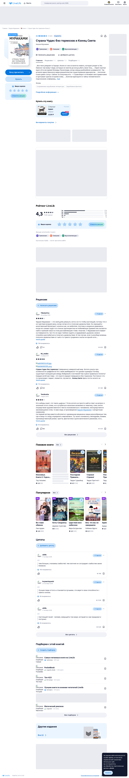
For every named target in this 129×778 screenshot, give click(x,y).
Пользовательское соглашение (90, 775)
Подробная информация (46, 92)
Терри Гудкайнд (76, 480)
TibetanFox (45, 313)
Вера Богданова (75, 528)
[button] (18, 50)
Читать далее (40, 339)
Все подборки (70, 715)
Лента (28, 3)
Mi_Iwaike (44, 354)
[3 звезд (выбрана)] (43, 36)
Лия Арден (40, 528)
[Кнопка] (102, 444)
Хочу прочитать (16, 72)
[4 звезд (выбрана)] (45, 36)
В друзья (100, 314)
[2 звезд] (14, 90)
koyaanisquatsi (48, 581)
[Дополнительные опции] (29, 72)
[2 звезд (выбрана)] (41, 36)
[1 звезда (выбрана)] (39, 36)
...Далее (111, 768)
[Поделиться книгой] (105, 36)
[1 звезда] (10, 90)
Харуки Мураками (42, 44)
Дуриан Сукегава (59, 526)
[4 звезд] (22, 90)
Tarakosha (45, 394)
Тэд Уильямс (41, 480)
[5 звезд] (26, 90)
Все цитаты (70, 635)
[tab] (39, 61)
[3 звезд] (18, 90)
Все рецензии (70, 435)
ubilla (44, 555)
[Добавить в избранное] (101, 36)
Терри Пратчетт (93, 480)
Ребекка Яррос (91, 528)
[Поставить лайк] (37, 347)
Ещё (58, 79)
